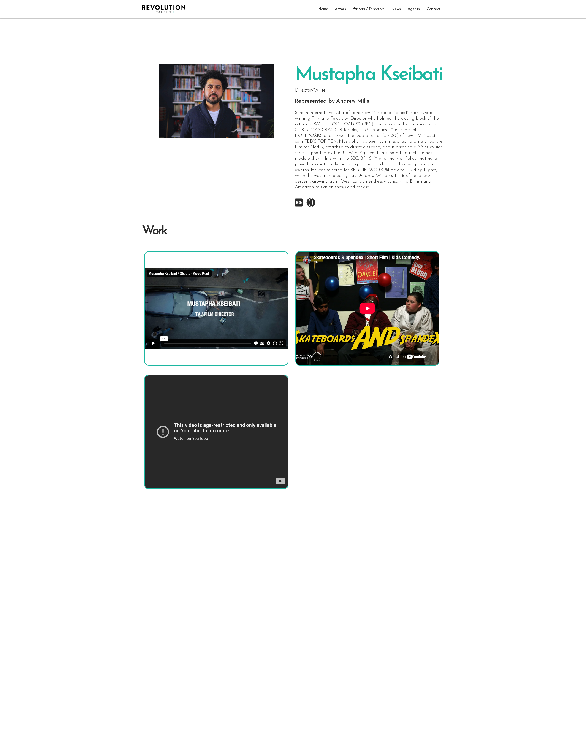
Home (323, 9)
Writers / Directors (369, 9)
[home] (163, 9)
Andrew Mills (352, 101)
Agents (414, 9)
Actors (340, 9)
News (396, 9)
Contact (434, 9)
